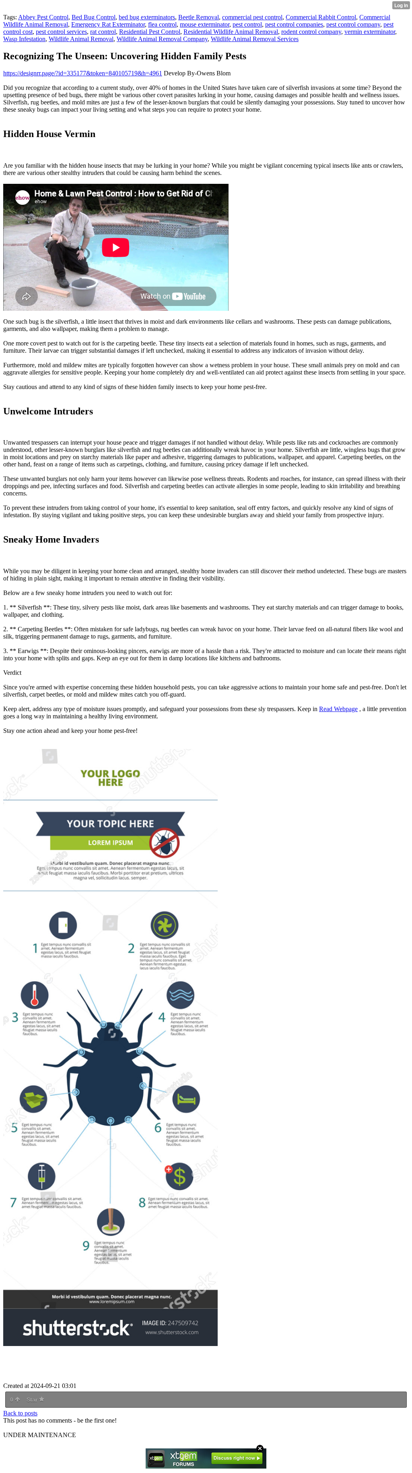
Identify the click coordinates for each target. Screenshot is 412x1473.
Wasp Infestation (24, 38)
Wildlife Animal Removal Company (162, 38)
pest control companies (294, 24)
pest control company (353, 24)
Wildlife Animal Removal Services (255, 38)
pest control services (61, 31)
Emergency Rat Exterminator (108, 24)
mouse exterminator (204, 24)
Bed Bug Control (93, 17)
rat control (103, 31)
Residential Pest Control (149, 31)
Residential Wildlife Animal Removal (230, 31)
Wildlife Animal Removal (81, 38)
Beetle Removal (198, 17)
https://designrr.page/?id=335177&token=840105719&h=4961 (82, 73)
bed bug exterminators (147, 17)
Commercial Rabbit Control (321, 17)
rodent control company (311, 31)
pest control (247, 24)
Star (33, 1399)
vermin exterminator (369, 31)
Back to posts (20, 1413)
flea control (162, 24)
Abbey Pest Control (43, 17)
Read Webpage (338, 708)
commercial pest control (252, 17)
